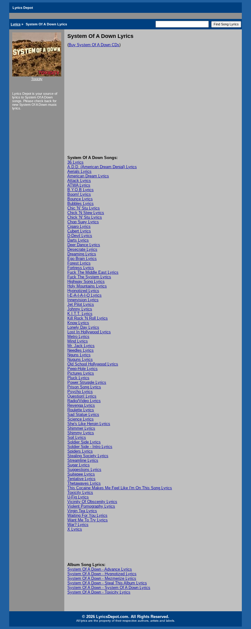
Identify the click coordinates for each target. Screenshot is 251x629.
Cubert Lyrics (79, 231)
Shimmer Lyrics (81, 428)
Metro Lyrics (78, 336)
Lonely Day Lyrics (83, 327)
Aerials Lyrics (79, 171)
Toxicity (37, 79)
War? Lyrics (77, 524)
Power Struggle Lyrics (86, 382)
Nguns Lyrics (79, 355)
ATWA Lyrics (78, 185)
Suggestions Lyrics (84, 469)
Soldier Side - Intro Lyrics (89, 446)
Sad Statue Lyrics (83, 414)
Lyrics (16, 24)
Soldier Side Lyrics (84, 442)
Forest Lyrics (79, 263)
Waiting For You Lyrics (87, 515)
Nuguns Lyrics (80, 359)
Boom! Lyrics (79, 194)
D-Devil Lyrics (79, 235)
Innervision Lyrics (83, 300)
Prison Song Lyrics (84, 387)
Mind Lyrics (77, 341)
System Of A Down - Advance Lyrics (99, 569)
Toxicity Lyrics (80, 492)
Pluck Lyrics (78, 378)
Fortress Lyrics (80, 267)
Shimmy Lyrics (80, 433)
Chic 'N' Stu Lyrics (83, 208)
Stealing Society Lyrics (87, 455)
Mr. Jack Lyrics (81, 345)
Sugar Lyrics (78, 465)
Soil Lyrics (76, 437)
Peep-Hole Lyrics (82, 368)
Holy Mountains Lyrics (87, 286)
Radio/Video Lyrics (84, 400)
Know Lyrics (78, 322)
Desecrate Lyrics (82, 249)
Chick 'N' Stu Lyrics (84, 217)
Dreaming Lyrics (81, 254)
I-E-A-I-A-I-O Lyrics (84, 295)
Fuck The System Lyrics (89, 277)
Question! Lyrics (81, 396)
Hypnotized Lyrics (83, 290)
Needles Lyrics (80, 350)
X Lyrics (74, 529)
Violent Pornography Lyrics (91, 506)
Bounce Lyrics (80, 199)
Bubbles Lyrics (80, 203)
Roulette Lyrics (80, 410)
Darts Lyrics (78, 240)
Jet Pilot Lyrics (80, 304)
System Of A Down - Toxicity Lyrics (98, 592)
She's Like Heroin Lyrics (88, 423)
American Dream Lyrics (88, 176)
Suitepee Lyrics (81, 474)
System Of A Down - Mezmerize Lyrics (101, 578)
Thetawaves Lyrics (84, 483)
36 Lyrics (75, 162)
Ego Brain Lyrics (82, 258)
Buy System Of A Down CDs (94, 45)
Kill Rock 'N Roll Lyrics (87, 318)
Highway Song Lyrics (86, 281)
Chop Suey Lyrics (83, 222)
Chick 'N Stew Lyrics (85, 212)
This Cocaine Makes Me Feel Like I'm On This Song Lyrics (119, 488)
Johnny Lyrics (79, 309)
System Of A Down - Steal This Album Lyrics (107, 583)
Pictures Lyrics (80, 373)
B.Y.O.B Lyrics (80, 189)
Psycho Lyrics (80, 391)
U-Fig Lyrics (78, 497)
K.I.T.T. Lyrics (79, 313)
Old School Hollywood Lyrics (92, 364)
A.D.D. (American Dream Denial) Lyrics (102, 167)
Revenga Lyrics (81, 405)
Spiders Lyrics (80, 451)
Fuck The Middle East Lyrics (92, 272)
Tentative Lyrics (81, 478)
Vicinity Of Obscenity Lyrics (92, 501)
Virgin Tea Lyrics (82, 511)
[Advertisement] (153, 109)
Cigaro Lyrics (79, 226)
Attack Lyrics (79, 180)
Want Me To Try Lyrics (87, 520)
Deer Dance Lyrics (83, 244)
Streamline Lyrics (82, 460)
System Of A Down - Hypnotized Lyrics (102, 574)
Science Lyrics (80, 419)
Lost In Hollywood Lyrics (89, 332)
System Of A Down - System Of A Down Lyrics (108, 587)
